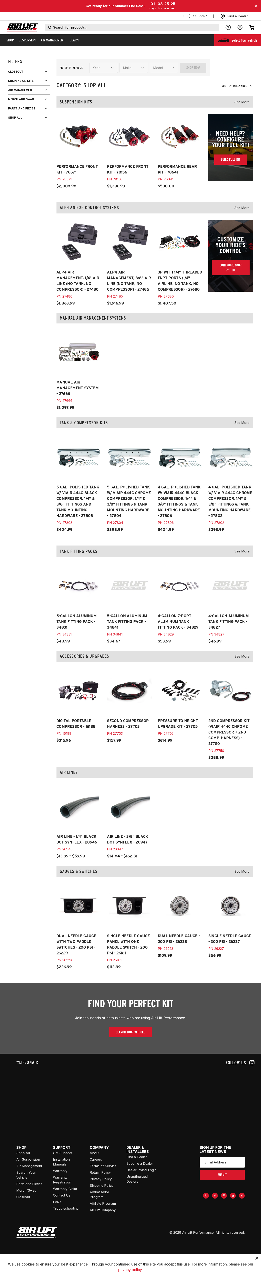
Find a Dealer (136, 1157)
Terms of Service (103, 1166)
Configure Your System (231, 267)
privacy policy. (130, 1270)
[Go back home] (22, 27)
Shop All (23, 1153)
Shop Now (193, 68)
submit (222, 1175)
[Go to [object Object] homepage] (36, 1232)
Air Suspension (28, 1159)
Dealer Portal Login (141, 1170)
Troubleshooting (66, 1208)
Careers (96, 1159)
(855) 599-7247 (194, 16)
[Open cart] (251, 27)
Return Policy (100, 1172)
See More (242, 102)
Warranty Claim (65, 1189)
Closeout (23, 1197)
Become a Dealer (139, 1163)
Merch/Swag (26, 1190)
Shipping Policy (102, 1185)
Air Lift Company (103, 1210)
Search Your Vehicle (130, 1032)
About (94, 1153)
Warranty (60, 1171)
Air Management (29, 1166)
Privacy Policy (101, 1179)
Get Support (62, 1153)
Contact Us (61, 1195)
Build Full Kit (231, 159)
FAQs (57, 1202)
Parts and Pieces (29, 1184)
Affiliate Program (103, 1203)
